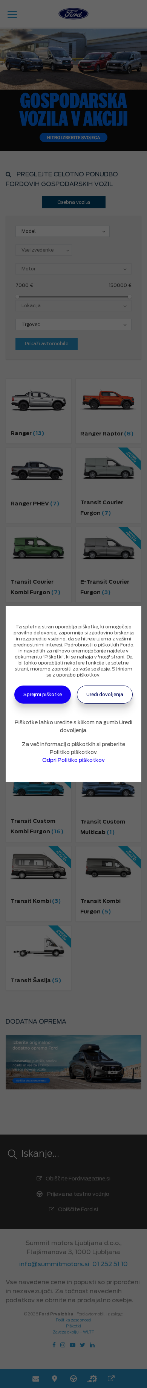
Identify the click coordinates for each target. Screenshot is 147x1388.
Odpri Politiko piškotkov (73, 760)
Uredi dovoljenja (104, 694)
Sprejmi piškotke (42, 694)
